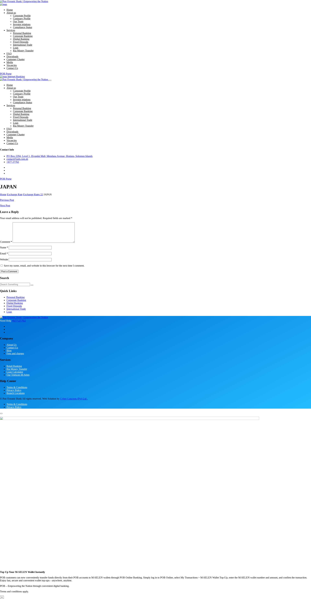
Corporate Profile (22, 15)
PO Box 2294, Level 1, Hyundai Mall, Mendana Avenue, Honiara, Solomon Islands (49, 156)
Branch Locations (15, 393)
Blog (9, 350)
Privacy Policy (13, 390)
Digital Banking (21, 39)
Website (4, 259)
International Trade (22, 44)
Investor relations (21, 24)
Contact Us (12, 68)
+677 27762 (12, 162)
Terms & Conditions (16, 387)
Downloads (12, 56)
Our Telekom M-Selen (17, 374)
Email (4, 253)
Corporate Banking (23, 36)
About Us (11, 344)
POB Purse (6, 73)
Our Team (18, 21)
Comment (6, 241)
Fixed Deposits (20, 42)
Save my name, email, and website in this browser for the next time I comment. (44, 265)
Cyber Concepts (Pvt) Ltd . (74, 398)
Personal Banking (22, 33)
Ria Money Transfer (23, 50)
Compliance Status (22, 27)
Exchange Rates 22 (33, 194)
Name (4, 247)
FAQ (9, 53)
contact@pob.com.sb (17, 159)
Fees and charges (15, 353)
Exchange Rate (15, 194)
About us (11, 12)
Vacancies (11, 65)
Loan (15, 47)
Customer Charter (15, 59)
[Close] (50, 80)
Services (10, 30)
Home (9, 9)
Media (9, 62)
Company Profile (21, 18)
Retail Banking (14, 366)
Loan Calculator (14, 372)
